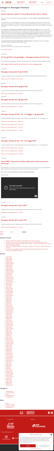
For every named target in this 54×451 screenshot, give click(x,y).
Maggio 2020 (9, 317)
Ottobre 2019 (9, 327)
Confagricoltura (16, 438)
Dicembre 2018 (9, 341)
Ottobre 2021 (9, 294)
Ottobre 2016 (9, 375)
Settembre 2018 (9, 343)
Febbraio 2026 (9, 262)
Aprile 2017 (8, 367)
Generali (13, 426)
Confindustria (6, 438)
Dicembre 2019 (9, 324)
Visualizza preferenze (44, 445)
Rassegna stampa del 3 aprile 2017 (14, 220)
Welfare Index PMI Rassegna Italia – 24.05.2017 (12, 150)
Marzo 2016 (8, 383)
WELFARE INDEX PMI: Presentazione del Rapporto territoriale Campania (23, 240)
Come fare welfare (10, 392)
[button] (51, 434)
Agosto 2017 (9, 361)
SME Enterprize (39, 426)
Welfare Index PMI (6, 2)
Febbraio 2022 (9, 288)
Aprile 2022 (8, 285)
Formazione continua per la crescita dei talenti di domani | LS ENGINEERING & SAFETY (26, 242)
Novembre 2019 (9, 325)
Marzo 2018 (8, 352)
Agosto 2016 (9, 378)
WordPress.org (9, 407)
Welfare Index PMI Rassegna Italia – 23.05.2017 (12, 147)
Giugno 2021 (9, 299)
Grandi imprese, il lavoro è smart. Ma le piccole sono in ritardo (24, 14)
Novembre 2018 (9, 342)
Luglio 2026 (9, 256)
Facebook (49, 413)
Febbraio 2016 (9, 385)
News (7, 394)
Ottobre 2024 (9, 266)
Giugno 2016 (9, 381)
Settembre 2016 (9, 376)
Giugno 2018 (9, 347)
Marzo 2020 (9, 320)
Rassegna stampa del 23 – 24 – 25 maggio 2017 (18, 141)
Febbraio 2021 (9, 305)
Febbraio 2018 (9, 353)
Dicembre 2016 (9, 372)
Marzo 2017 (8, 368)
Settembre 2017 (9, 360)
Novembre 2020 (10, 309)
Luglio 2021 (8, 298)
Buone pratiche (9, 391)
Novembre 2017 (9, 357)
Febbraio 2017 (9, 370)
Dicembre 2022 (9, 277)
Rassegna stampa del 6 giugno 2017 (14, 86)
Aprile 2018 (8, 350)
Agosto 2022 (9, 283)
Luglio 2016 (8, 379)
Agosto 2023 (9, 274)
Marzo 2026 (8, 261)
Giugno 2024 (9, 267)
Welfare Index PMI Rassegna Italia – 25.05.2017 (12, 153)
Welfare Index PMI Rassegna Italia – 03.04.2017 (12, 227)
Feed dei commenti (10, 406)
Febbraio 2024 (9, 269)
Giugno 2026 (9, 258)
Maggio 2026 (9, 259)
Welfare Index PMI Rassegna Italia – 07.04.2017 (12, 212)
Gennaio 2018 (9, 354)
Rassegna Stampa (10, 395)
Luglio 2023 (9, 276)
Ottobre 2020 (9, 310)
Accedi (7, 403)
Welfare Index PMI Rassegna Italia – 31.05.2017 (12, 127)
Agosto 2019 (9, 330)
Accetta (28, 445)
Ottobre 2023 (9, 273)
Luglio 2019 (8, 331)
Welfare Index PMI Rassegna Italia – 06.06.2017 (12, 93)
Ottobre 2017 (9, 358)
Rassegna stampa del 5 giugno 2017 (14, 100)
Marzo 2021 (8, 303)
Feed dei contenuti (10, 404)
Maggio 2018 (9, 349)
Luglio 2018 (8, 346)
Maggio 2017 (9, 365)
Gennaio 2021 (9, 306)
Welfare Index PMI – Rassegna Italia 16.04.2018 (12, 79)
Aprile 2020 (8, 318)
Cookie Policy (32, 448)
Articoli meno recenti (1, 233)
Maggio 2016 (9, 382)
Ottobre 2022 (9, 280)
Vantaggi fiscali (9, 397)
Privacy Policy (38, 448)
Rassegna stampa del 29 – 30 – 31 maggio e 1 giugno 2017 (22, 114)
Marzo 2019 (8, 336)
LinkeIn (52, 413)
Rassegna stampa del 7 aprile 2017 (14, 205)
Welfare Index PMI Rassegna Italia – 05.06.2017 (12, 106)
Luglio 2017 (8, 363)
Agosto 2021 (9, 296)
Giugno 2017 (9, 364)
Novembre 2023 (10, 272)
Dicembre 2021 (9, 291)
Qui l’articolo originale (6, 49)
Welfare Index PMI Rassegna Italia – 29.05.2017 (12, 121)
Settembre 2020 (10, 312)
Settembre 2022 (10, 281)
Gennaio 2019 (9, 339)
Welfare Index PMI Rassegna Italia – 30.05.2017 (12, 124)
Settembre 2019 (9, 328)
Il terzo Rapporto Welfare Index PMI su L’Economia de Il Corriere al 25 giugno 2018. (21, 64)
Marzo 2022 (8, 287)
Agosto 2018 (9, 345)
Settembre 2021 (9, 295)
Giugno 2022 (9, 284)
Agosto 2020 (9, 313)
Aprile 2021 (8, 302)
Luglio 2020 (9, 314)
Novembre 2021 (9, 292)
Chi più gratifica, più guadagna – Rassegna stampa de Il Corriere (25, 57)
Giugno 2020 (9, 316)
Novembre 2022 (10, 278)
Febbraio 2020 (9, 321)
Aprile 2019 (8, 335)
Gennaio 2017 (9, 371)
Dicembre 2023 (9, 270)
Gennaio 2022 (9, 290)
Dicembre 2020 (9, 307)
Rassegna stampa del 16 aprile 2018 (14, 72)
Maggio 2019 (9, 334)
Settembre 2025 (10, 263)
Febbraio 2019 (9, 338)
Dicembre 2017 (9, 356)
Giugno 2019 (9, 332)
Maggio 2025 (9, 265)
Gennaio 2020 (9, 323)
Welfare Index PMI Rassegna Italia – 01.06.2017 (12, 130)
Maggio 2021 (9, 301)
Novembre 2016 (9, 374)
